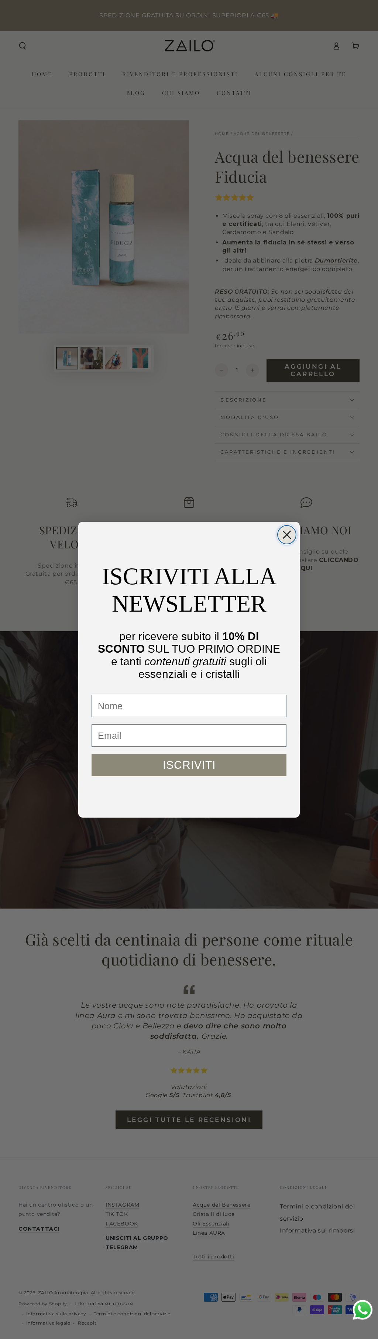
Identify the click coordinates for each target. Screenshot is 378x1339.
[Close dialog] (287, 534)
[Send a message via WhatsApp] (362, 1310)
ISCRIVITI (189, 765)
